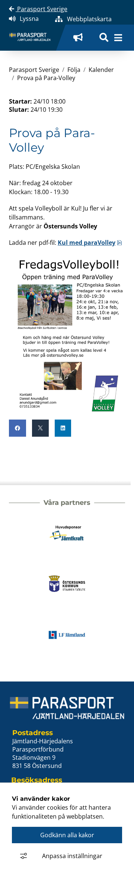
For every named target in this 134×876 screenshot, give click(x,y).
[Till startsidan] (33, 38)
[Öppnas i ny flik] (80, 37)
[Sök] (103, 37)
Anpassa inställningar (72, 856)
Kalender (101, 70)
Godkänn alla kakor (67, 835)
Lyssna (29, 19)
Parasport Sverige (41, 9)
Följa (73, 70)
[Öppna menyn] (118, 37)
